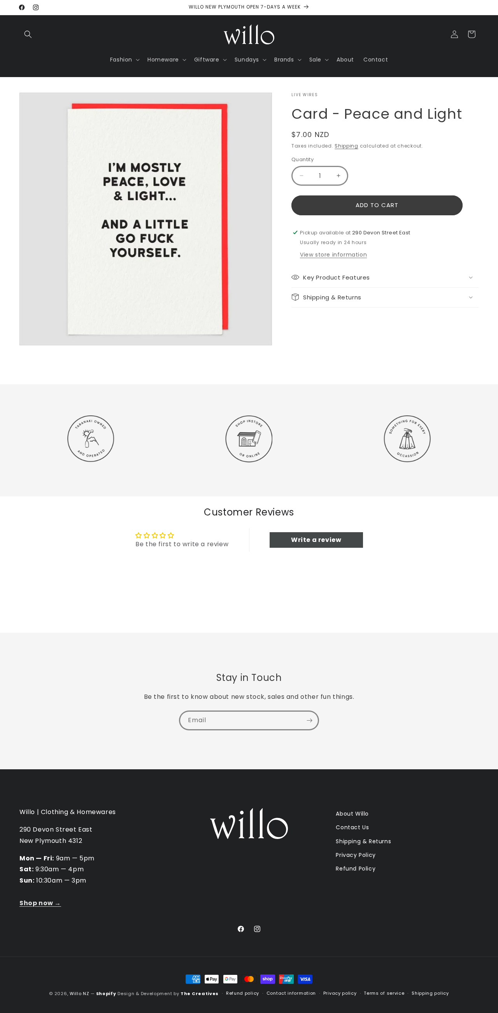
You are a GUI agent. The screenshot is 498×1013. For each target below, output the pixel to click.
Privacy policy (340, 993)
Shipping (346, 145)
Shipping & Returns (363, 841)
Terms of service (384, 993)
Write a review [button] (316, 539)
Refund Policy (355, 868)
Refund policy (242, 993)
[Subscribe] (309, 720)
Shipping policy (430, 993)
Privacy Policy (355, 855)
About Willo (352, 814)
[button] (28, 34)
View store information (333, 254)
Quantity (302, 159)
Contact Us (352, 827)
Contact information (291, 993)
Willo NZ (79, 993)
